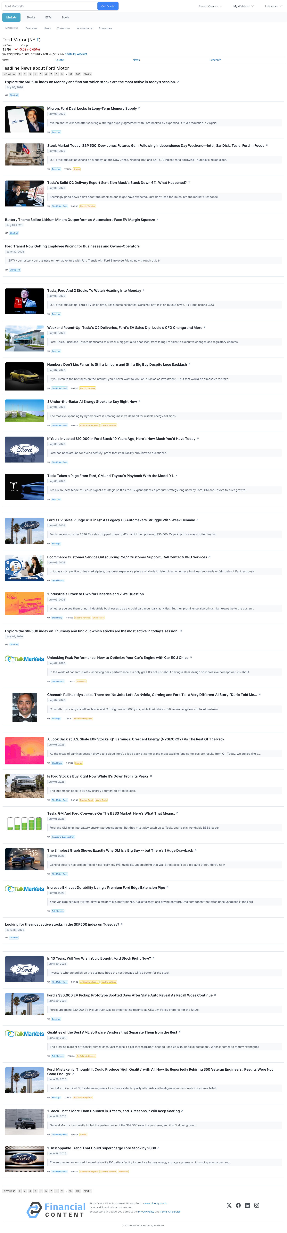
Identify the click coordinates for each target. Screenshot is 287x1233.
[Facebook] (238, 1209)
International (85, 28)
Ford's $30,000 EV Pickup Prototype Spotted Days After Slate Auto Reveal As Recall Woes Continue (131, 995)
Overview (31, 28)
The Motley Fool (59, 206)
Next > (87, 74)
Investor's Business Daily (63, 837)
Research (215, 60)
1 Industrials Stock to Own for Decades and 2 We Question (95, 594)
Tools (65, 17)
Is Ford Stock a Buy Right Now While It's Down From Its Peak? (99, 776)
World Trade (98, 618)
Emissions (81, 681)
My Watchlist (241, 6)
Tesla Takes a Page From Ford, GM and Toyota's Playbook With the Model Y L (112, 476)
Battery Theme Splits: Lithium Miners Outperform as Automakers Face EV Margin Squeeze (82, 220)
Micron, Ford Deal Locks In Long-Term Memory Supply (94, 108)
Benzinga (56, 132)
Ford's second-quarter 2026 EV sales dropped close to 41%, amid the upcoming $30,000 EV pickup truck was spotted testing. (134, 534)
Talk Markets (57, 581)
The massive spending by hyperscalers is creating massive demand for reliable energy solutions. (113, 416)
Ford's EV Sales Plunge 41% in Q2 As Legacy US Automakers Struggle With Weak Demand (123, 520)
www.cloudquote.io (155, 1203)
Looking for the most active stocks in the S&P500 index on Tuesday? (64, 924)
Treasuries (105, 28)
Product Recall (86, 800)
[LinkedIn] (247, 1209)
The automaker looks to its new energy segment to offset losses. (93, 790)
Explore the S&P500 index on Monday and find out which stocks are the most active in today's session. (92, 82)
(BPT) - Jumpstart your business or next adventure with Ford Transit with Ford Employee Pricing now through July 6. (84, 260)
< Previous (9, 74)
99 (70, 74)
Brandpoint (15, 270)
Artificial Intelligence (89, 425)
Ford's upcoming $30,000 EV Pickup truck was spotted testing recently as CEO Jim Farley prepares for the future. (125, 1009)
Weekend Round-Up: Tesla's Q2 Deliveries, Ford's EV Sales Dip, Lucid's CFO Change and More (126, 328)
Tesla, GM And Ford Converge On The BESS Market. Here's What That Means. (113, 813)
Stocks (31, 17)
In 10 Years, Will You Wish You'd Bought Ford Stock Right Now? (101, 958)
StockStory (57, 618)
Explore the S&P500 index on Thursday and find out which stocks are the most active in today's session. (93, 631)
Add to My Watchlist (76, 54)
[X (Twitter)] (229, 1209)
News (47, 28)
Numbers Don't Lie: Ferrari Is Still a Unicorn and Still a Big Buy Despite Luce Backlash (119, 364)
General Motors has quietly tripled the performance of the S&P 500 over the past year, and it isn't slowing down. (124, 1125)
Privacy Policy (146, 1211)
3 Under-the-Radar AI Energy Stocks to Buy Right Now (94, 401)
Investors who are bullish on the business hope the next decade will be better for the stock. (110, 972)
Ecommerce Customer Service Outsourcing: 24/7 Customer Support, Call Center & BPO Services (129, 557)
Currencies (63, 28)
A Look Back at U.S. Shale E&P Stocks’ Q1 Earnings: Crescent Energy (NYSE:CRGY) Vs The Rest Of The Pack (135, 739)
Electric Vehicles (87, 206)
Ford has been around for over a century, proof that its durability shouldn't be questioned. (109, 453)
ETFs (48, 17)
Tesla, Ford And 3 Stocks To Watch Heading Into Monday (96, 290)
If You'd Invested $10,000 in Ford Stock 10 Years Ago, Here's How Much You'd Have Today (123, 439)
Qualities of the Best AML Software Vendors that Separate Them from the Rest (114, 1032)
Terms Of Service (170, 1211)
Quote (60, 60)
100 (78, 74)
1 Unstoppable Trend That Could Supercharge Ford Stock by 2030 (103, 1148)
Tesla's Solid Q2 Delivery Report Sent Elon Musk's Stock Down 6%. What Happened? (119, 183)
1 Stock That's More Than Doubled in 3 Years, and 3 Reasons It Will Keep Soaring (115, 1111)
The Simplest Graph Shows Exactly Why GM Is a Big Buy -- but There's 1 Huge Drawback (122, 850)
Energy (78, 763)
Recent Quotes (208, 6)
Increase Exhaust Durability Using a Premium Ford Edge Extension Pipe (108, 887)
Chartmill (14, 95)
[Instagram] (257, 1209)
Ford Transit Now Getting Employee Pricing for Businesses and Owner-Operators (72, 246)
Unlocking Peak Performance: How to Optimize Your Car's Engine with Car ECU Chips (119, 658)
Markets (11, 17)
